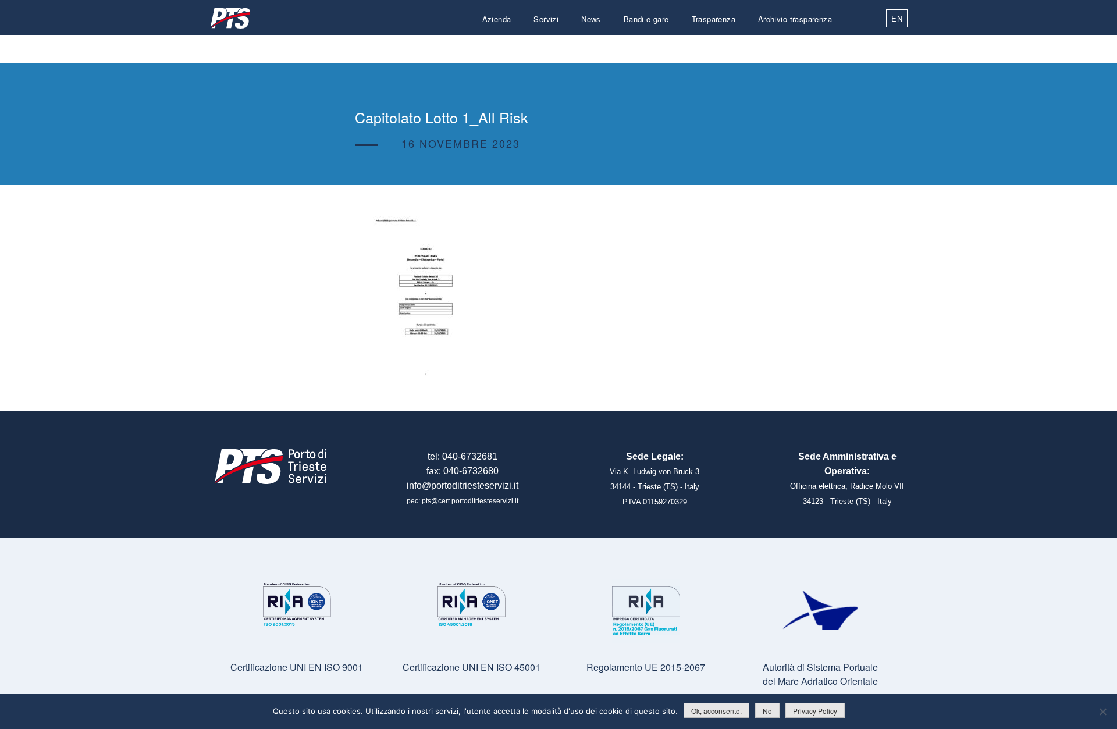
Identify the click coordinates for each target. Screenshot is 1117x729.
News (591, 18)
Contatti (818, 46)
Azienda (496, 18)
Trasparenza (713, 18)
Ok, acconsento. (716, 711)
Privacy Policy (815, 711)
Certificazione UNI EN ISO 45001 (471, 667)
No (767, 711)
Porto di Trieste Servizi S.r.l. (229, 18)
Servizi (545, 18)
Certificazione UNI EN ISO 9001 (296, 667)
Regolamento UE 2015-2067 (645, 667)
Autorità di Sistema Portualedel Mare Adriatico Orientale (820, 674)
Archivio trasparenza (795, 18)
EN (896, 18)
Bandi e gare (646, 18)
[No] (1102, 711)
